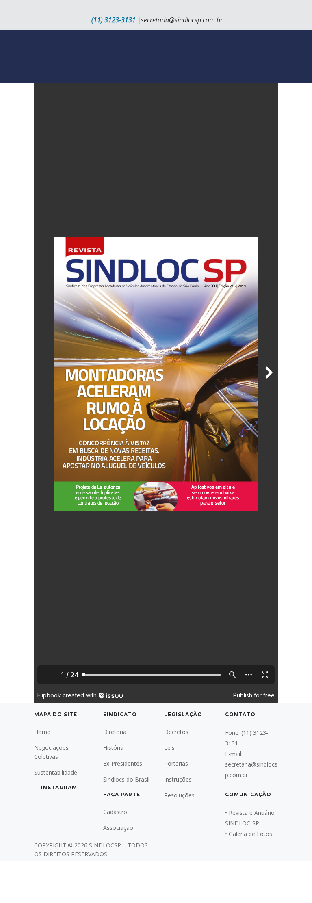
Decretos (176, 732)
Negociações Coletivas (51, 752)
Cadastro (115, 812)
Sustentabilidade (55, 772)
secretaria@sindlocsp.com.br (182, 19)
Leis (169, 747)
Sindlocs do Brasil (126, 779)
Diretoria (114, 732)
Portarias (176, 763)
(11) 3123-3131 (113, 19)
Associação (118, 828)
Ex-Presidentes (122, 763)
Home (42, 732)
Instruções (178, 779)
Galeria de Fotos (250, 834)
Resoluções (179, 795)
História (113, 747)
